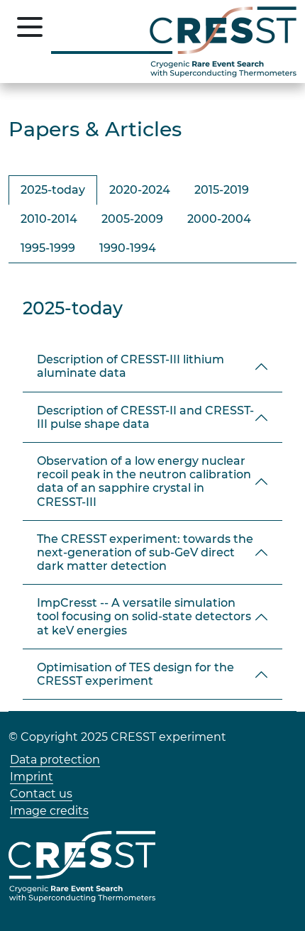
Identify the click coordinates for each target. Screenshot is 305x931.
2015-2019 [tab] (221, 190)
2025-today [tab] (53, 190)
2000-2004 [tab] (219, 219)
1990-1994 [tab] (127, 248)
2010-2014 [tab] (49, 219)
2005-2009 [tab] (132, 219)
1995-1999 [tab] (48, 248)
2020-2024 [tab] (139, 190)
